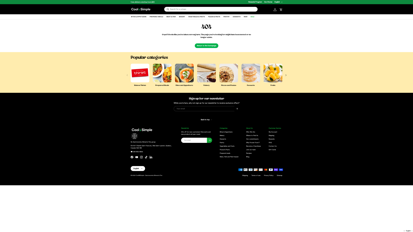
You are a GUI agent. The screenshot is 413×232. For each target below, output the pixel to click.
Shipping (271, 135)
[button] (281, 9)
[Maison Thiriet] (140, 73)
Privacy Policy (268, 175)
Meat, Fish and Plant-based (229, 157)
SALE (252, 17)
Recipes (249, 153)
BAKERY (182, 17)
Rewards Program (255, 2)
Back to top (205, 120)
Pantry (222, 142)
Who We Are (250, 132)
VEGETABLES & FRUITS (196, 17)
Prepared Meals (162, 85)
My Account (273, 132)
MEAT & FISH (171, 17)
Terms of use (255, 175)
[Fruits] (273, 73)
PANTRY (226, 17)
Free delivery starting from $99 (143, 2)
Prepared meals (225, 153)
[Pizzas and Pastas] (228, 73)
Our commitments (252, 139)
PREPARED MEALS (156, 17)
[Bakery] (206, 73)
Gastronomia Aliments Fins (142, 142)
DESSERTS (236, 17)
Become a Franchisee (253, 146)
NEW (245, 17)
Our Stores (268, 2)
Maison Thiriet (140, 85)
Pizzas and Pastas (228, 85)
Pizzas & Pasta (225, 149)
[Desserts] (250, 73)
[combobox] (211, 9)
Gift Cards (272, 149)
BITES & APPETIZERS (138, 17)
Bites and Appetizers (184, 85)
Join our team (251, 149)
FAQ (270, 142)
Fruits (272, 85)
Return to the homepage (206, 46)
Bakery (206, 85)
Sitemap (279, 175)
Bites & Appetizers (226, 132)
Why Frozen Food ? (253, 142)
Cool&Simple (140, 175)
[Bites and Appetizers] (184, 73)
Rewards (272, 139)
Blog (247, 157)
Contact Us (273, 146)
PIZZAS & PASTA (214, 17)
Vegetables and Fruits (227, 146)
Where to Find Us (252, 135)
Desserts (251, 85)
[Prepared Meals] (162, 73)
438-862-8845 (138, 152)
